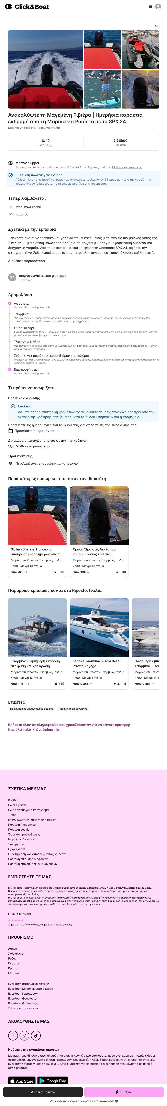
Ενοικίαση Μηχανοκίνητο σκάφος (30, 988)
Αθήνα (12, 948)
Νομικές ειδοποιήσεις (22, 839)
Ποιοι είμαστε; (17, 805)
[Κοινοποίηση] (157, 25)
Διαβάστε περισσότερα (26, 261)
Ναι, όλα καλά (19, 730)
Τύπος (12, 814)
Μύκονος (14, 973)
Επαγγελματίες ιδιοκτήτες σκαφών (32, 819)
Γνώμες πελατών (19, 913)
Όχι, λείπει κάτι (48, 730)
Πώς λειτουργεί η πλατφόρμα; (28, 810)
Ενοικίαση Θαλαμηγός (23, 1003)
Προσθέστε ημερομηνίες (34, 431)
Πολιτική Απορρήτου (22, 824)
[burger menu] (151, 6)
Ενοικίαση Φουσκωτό (22, 998)
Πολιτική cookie (18, 829)
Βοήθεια (13, 800)
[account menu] (158, 6)
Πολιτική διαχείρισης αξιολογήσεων (32, 863)
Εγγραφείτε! (16, 849)
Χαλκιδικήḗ (15, 953)
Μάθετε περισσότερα (33, 446)
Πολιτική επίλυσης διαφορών (28, 859)
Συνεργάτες (16, 844)
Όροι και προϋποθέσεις (24, 834)
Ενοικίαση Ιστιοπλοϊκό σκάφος (28, 983)
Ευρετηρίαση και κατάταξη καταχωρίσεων (37, 854)
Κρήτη (12, 968)
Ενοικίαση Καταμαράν (23, 993)
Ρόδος (12, 958)
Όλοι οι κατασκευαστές (24, 1008)
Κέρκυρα (14, 963)
